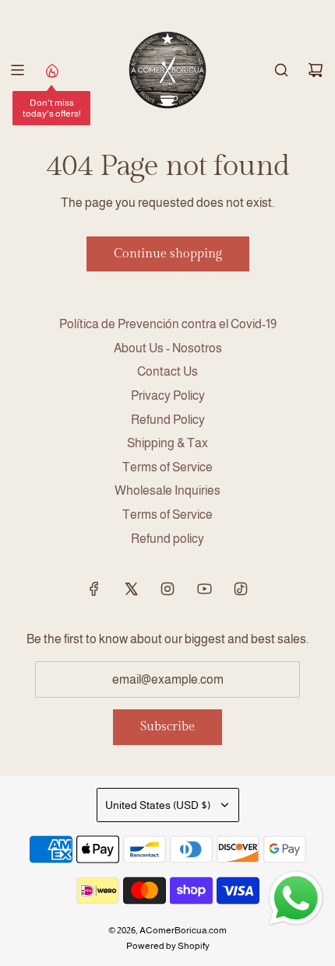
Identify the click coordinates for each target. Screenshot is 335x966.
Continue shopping (168, 254)
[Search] (281, 70)
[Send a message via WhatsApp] (296, 898)
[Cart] (315, 70)
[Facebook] (94, 589)
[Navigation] (17, 70)
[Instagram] (167, 589)
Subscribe (167, 726)
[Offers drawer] (51, 70)
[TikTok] (241, 589)
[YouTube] (204, 589)
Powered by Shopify (168, 945)
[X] (131, 589)
